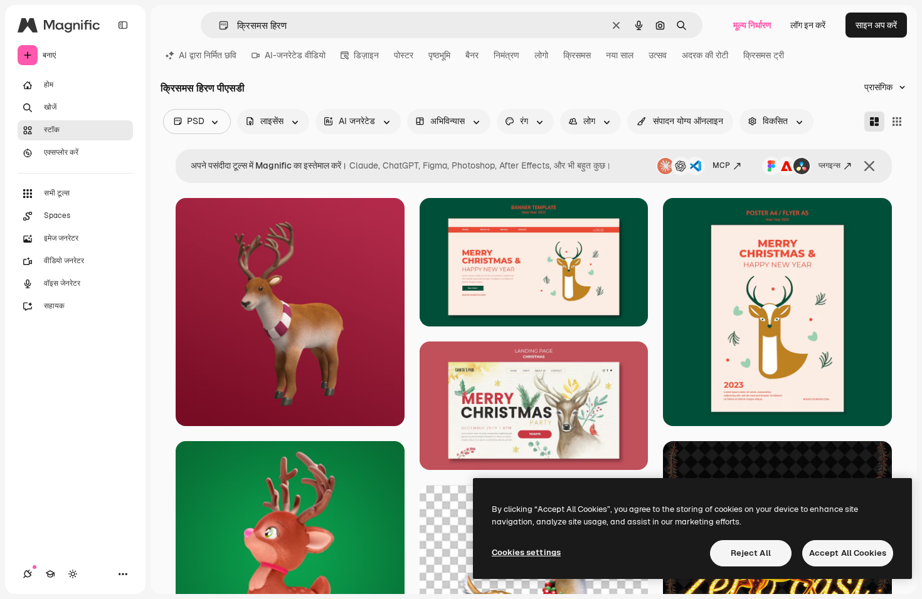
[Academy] (50, 574)
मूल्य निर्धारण (752, 25)
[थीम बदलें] (73, 574)
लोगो (541, 55)
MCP (721, 165)
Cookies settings (526, 552)
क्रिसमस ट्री (763, 55)
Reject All (751, 553)
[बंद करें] (869, 166)
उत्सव (658, 55)
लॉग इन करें (807, 25)
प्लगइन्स (829, 165)
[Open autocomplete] (218, 25)
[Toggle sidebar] (123, 25)
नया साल (619, 55)
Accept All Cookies (847, 553)
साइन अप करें (876, 25)
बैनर (472, 55)
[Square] (897, 122)
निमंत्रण (506, 55)
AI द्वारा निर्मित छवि (207, 55)
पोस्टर (403, 55)
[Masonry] (874, 122)
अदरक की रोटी (705, 55)
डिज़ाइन (366, 55)
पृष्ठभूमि (439, 55)
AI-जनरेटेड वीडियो (295, 55)
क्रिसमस (577, 55)
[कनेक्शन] (28, 574)
